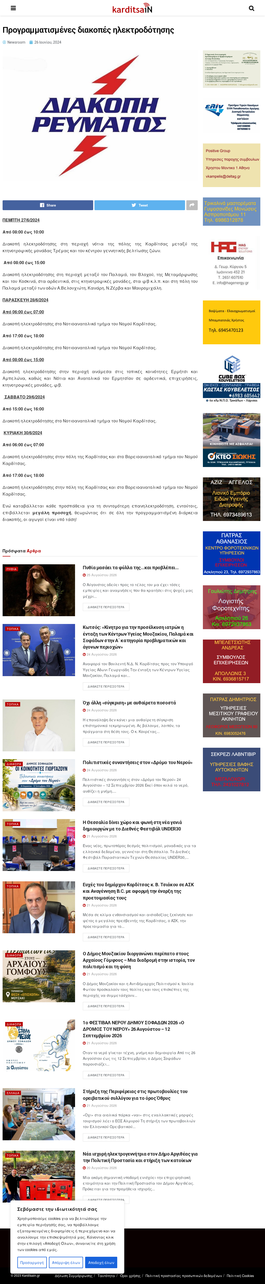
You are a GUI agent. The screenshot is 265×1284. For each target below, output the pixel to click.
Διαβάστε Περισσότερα (106, 607)
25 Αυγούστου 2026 (101, 574)
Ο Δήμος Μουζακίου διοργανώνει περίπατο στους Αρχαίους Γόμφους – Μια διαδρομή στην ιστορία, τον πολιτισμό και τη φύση (139, 960)
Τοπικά (13, 629)
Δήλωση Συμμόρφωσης (73, 1275)
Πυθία (12, 569)
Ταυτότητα (106, 1275)
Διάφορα (14, 764)
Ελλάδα (13, 1093)
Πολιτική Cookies (240, 1275)
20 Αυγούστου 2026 (101, 1167)
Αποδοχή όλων (101, 1262)
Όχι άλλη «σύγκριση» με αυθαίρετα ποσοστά (129, 702)
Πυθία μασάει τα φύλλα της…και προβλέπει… (131, 567)
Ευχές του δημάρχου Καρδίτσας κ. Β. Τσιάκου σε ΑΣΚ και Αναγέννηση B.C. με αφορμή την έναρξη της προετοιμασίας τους (138, 891)
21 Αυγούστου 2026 (101, 836)
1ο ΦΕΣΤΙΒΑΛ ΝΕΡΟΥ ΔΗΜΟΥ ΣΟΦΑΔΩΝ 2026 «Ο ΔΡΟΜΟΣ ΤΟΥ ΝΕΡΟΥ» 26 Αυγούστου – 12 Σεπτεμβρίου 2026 (133, 1029)
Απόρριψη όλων (66, 1262)
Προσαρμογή (32, 1262)
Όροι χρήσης (130, 1275)
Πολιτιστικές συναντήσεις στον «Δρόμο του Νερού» (138, 762)
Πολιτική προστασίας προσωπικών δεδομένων (184, 1275)
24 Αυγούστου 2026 (101, 654)
